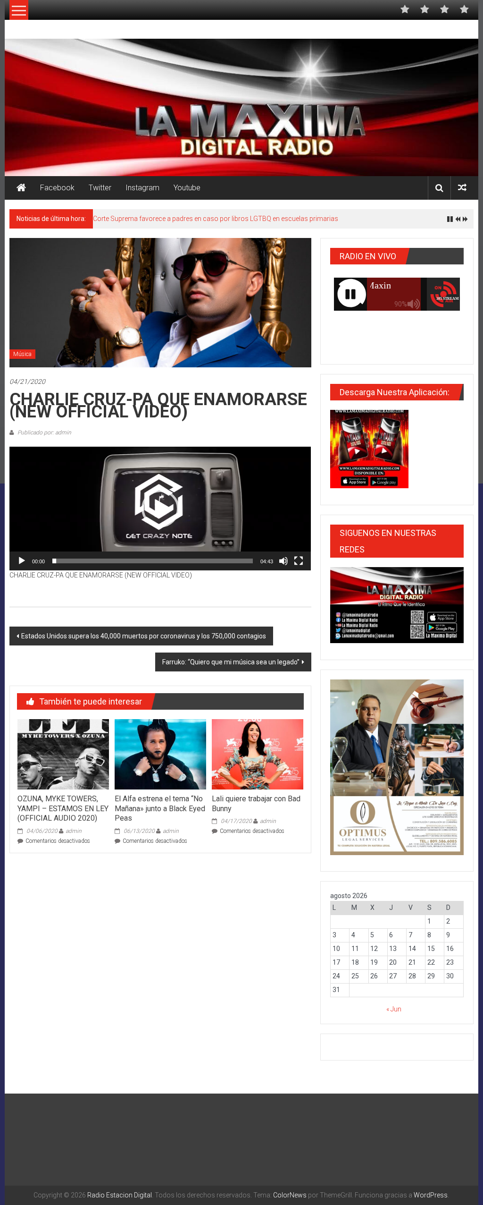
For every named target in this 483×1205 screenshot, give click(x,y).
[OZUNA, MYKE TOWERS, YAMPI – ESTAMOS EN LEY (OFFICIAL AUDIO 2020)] (63, 753)
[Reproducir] (21, 561)
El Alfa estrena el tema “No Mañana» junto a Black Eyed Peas (160, 808)
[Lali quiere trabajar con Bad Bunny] (257, 753)
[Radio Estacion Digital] (21, 188)
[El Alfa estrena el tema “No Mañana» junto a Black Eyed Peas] (160, 753)
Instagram (142, 187)
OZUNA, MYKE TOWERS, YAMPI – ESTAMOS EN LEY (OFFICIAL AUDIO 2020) (62, 808)
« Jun (393, 1009)
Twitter (100, 187)
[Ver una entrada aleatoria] (462, 188)
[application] (160, 508)
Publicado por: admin (43, 432)
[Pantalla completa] (298, 561)
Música (22, 354)
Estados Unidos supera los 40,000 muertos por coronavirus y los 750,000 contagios (143, 636)
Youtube (187, 187)
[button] (160, 508)
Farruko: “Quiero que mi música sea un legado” (231, 662)
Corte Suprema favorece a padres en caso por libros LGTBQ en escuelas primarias (215, 218)
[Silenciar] (283, 561)
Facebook (57, 187)
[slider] (152, 561)
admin (74, 831)
